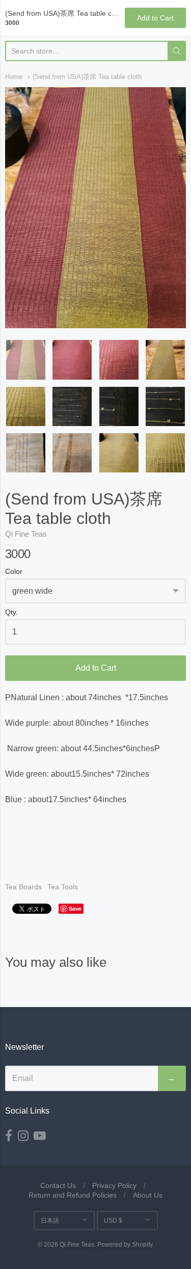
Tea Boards (23, 887)
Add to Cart (95, 668)
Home (13, 77)
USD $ (113, 1220)
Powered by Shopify (124, 1244)
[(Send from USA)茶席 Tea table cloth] (25, 359)
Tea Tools (62, 887)
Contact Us (58, 1185)
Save (75, 908)
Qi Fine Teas (26, 534)
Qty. (11, 612)
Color (13, 571)
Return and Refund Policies (73, 1195)
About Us (147, 1195)
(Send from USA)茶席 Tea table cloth (87, 77)
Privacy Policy (114, 1185)
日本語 (50, 1220)
